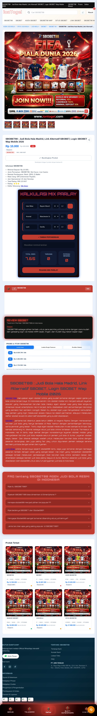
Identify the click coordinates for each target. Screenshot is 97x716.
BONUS (10, 712)
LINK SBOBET (75, 20)
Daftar (86, 4)
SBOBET (19, 20)
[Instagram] (10, 667)
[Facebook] (4, 667)
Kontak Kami (56, 652)
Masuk (70, 6)
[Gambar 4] (34, 125)
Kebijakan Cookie (9, 684)
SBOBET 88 (53, 26)
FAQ (52, 659)
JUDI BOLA (35, 26)
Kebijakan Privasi (9, 681)
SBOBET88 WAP (46, 20)
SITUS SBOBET (61, 20)
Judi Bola (10, 449)
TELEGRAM (29, 712)
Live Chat (86, 712)
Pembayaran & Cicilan (11, 691)
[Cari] (29, 12)
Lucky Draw (20, 347)
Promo (80, 4)
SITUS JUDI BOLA (23, 26)
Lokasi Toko (55, 656)
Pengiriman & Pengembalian (13, 688)
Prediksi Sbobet (77, 347)
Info (88, 289)
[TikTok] (15, 667)
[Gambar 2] (17, 125)
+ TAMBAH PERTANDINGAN (48, 237)
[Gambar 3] (25, 125)
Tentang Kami (56, 649)
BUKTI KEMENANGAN (67, 712)
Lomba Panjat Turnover (48, 347)
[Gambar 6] (51, 125)
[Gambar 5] (42, 125)
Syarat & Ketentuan (10, 677)
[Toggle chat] (91, 709)
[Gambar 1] (8, 125)
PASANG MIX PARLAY (48, 270)
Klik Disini (24, 186)
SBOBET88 (72, 4)
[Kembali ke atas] (91, 704)
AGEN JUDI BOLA (9, 26)
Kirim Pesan (12, 656)
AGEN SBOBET (31, 20)
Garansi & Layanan (10, 694)
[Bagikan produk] (89, 139)
